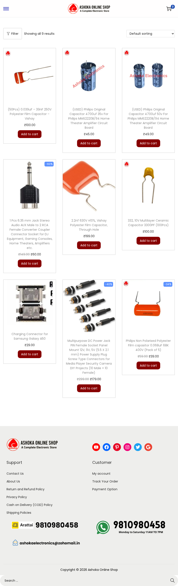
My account (101, 473)
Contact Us (15, 473)
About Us (13, 481)
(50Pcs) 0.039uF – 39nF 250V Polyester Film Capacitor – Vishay (29, 114)
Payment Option (104, 489)
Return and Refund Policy (25, 489)
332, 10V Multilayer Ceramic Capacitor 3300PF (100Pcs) (148, 222)
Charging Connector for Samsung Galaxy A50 (30, 336)
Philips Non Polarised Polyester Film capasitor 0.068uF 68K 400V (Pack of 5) (148, 345)
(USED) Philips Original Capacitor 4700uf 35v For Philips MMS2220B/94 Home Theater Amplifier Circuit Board (89, 118)
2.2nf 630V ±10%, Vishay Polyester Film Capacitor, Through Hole (89, 225)
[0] (168, 8)
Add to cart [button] (29, 134)
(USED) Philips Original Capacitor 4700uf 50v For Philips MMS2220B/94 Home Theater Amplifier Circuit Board (148, 118)
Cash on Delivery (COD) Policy (30, 505)
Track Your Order (105, 481)
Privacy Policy (17, 497)
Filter (14, 33)
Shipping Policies (19, 512)
